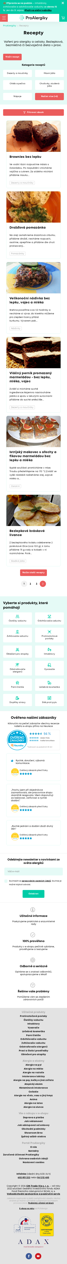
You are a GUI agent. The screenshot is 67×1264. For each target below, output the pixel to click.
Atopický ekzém (33, 1084)
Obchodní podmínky (33, 1129)
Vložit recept (12, 57)
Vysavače (49, 669)
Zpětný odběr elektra (33, 1137)
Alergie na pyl (34, 1065)
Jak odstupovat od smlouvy (33, 1125)
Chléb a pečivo (18, 84)
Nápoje (17, 96)
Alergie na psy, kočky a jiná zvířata (33, 1080)
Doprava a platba (33, 1118)
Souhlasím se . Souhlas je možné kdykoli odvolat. (35, 882)
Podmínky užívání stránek (41, 1203)
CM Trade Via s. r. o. (37, 1186)
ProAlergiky (9, 26)
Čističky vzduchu (17, 621)
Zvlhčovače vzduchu (17, 636)
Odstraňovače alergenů (17, 670)
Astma (33, 1099)
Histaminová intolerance (33, 1088)
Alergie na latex (33, 1103)
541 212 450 (43, 1178)
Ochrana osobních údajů (33, 1159)
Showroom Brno (33, 1133)
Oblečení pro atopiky (17, 654)
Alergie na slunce (34, 1107)
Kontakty (33, 1151)
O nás (33, 1147)
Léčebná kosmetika (49, 687)
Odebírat (33, 894)
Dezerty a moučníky (17, 73)
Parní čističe (17, 687)
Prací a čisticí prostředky (33, 1051)
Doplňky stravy (18, 702)
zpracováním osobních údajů (36, 881)
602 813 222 (24, 1178)
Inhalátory (49, 654)
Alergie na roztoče (33, 1073)
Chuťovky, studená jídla (49, 85)
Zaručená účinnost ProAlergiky (21, 1155)
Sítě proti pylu (49, 702)
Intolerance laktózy (33, 1076)
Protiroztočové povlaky (49, 637)
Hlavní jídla (49, 73)
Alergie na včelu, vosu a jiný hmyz (33, 1096)
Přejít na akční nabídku (38, 10)
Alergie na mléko (33, 1069)
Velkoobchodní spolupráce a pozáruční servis (33, 1194)
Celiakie (33, 1092)
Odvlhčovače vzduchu (49, 621)
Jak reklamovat (33, 1121)
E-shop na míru (26, 1208)
